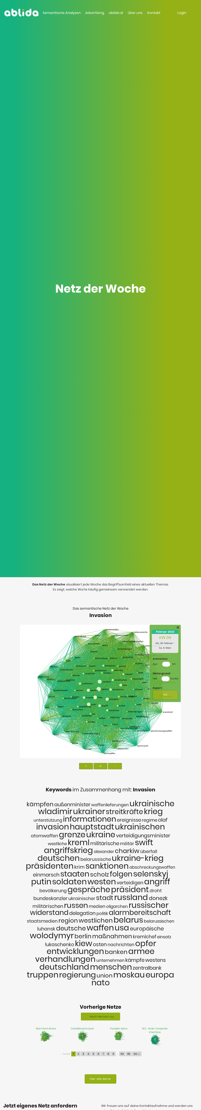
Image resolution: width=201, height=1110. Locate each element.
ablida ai (116, 13)
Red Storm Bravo (46, 1028)
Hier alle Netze (100, 1079)
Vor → (137, 1053)
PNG (165, 694)
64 (122, 1053)
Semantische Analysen (62, 13)
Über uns (135, 13)
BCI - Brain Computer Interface (155, 1030)
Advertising (94, 13)
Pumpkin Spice (118, 1028)
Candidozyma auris (82, 1028)
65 (128, 1053)
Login (181, 13)
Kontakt (153, 13)
